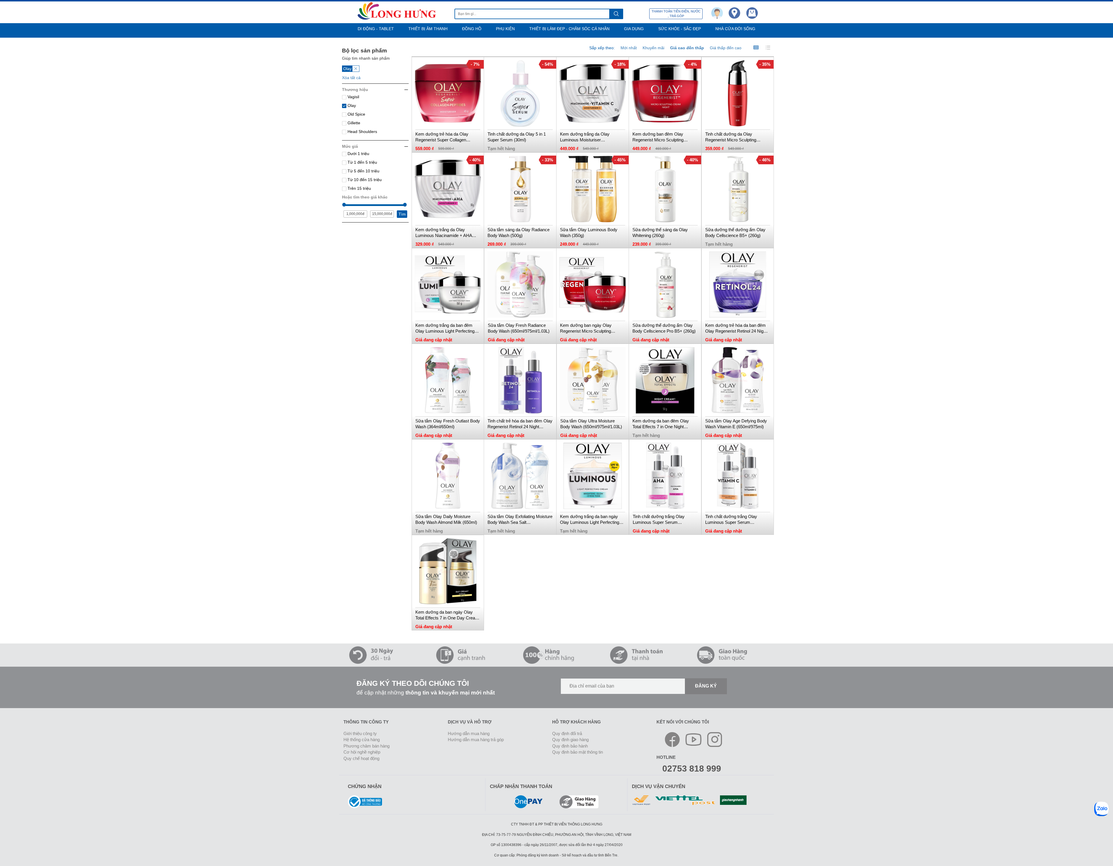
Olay (351, 105)
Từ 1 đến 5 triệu (361, 162)
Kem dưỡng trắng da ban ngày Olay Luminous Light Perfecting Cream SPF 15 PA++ (589, 519)
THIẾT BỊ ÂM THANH (428, 28)
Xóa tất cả (351, 77)
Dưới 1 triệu (357, 153)
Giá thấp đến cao (725, 47)
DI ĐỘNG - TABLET (376, 28)
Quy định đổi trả (567, 733)
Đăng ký (706, 685)
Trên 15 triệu (358, 188)
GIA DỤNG (634, 28)
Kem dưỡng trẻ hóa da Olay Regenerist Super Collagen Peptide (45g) (441, 137)
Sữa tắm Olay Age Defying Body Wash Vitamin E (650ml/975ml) (736, 423)
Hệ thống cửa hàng (361, 739)
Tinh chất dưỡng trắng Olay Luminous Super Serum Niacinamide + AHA (659, 519)
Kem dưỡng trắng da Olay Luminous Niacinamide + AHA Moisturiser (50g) (443, 232)
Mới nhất (629, 47)
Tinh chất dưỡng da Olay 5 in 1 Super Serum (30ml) (517, 137)
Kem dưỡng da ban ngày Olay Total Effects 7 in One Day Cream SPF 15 (447, 615)
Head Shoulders (361, 131)
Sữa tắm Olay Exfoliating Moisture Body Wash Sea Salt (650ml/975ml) (520, 519)
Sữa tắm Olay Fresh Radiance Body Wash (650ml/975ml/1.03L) (519, 328)
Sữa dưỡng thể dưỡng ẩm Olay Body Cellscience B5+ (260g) (735, 232)
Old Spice (355, 114)
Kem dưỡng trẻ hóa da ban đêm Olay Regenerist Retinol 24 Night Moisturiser (736, 328)
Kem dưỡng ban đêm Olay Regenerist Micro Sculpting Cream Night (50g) (657, 137)
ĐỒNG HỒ (471, 28)
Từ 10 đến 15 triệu (364, 179)
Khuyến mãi (653, 47)
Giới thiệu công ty (360, 733)
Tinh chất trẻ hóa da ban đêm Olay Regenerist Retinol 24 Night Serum (520, 424)
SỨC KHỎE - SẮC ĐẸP (679, 28)
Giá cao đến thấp (687, 47)
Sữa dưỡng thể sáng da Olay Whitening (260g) (660, 232)
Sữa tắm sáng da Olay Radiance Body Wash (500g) (519, 232)
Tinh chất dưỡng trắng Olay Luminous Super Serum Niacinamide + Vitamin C (731, 519)
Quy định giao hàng (570, 739)
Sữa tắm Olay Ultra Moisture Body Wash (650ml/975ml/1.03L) (591, 423)
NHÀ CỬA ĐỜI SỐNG (735, 28)
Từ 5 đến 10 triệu (362, 171)
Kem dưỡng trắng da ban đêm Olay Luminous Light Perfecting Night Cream (444, 328)
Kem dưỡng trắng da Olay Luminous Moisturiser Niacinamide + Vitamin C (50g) (589, 137)
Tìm (402, 214)
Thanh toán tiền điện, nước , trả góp (676, 14)
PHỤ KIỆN (505, 28)
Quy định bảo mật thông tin (577, 752)
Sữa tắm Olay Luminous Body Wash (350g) (588, 232)
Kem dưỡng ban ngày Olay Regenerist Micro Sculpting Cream (586, 328)
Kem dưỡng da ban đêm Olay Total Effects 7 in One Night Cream (660, 424)
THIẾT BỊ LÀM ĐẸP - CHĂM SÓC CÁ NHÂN (569, 28)
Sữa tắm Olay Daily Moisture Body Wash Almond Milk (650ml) (446, 519)
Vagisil (352, 96)
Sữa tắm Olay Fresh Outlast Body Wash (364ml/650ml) (447, 423)
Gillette (353, 123)
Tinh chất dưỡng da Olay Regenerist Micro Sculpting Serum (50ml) (730, 137)
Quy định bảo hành (570, 745)
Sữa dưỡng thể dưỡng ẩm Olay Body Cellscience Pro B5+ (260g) (664, 328)
